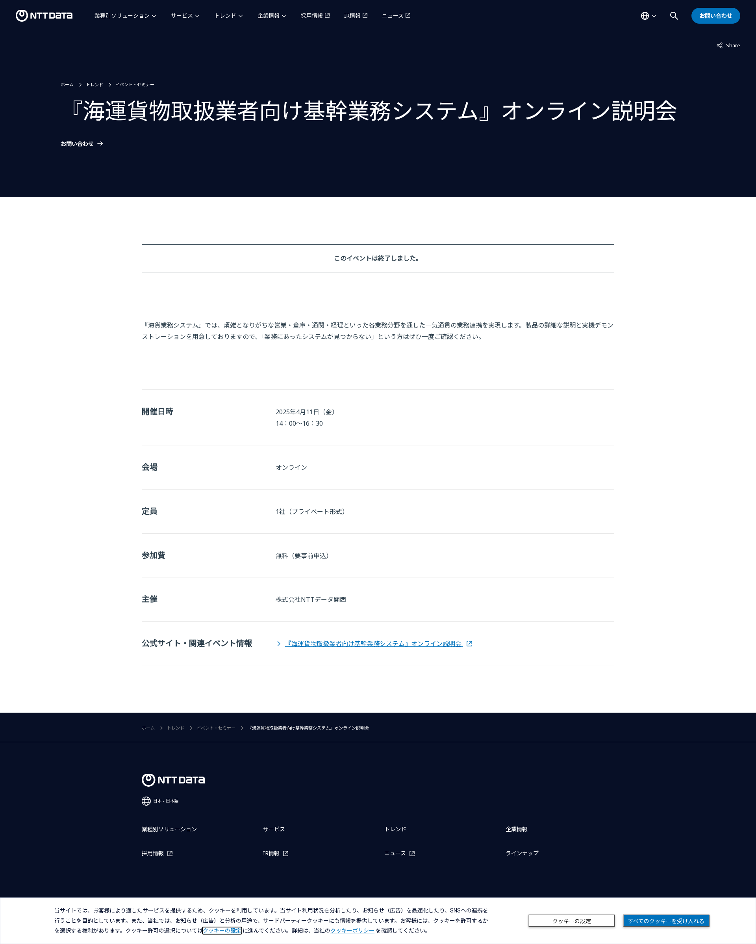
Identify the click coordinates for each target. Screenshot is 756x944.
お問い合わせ (77, 144)
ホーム (67, 85)
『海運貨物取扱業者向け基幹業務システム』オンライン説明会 (374, 643)
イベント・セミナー (134, 85)
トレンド (225, 15)
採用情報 (312, 15)
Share (728, 45)
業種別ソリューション (122, 15)
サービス (182, 15)
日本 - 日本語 (166, 801)
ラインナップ (522, 853)
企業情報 (269, 15)
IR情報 (352, 15)
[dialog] (378, 920)
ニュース (393, 15)
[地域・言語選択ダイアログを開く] (648, 15)
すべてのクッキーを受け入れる (666, 921)
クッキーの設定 (571, 921)
